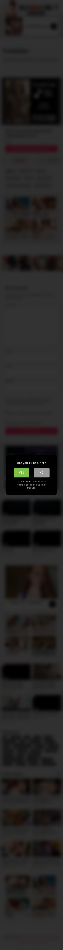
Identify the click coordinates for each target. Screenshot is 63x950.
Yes (21, 472)
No (42, 472)
